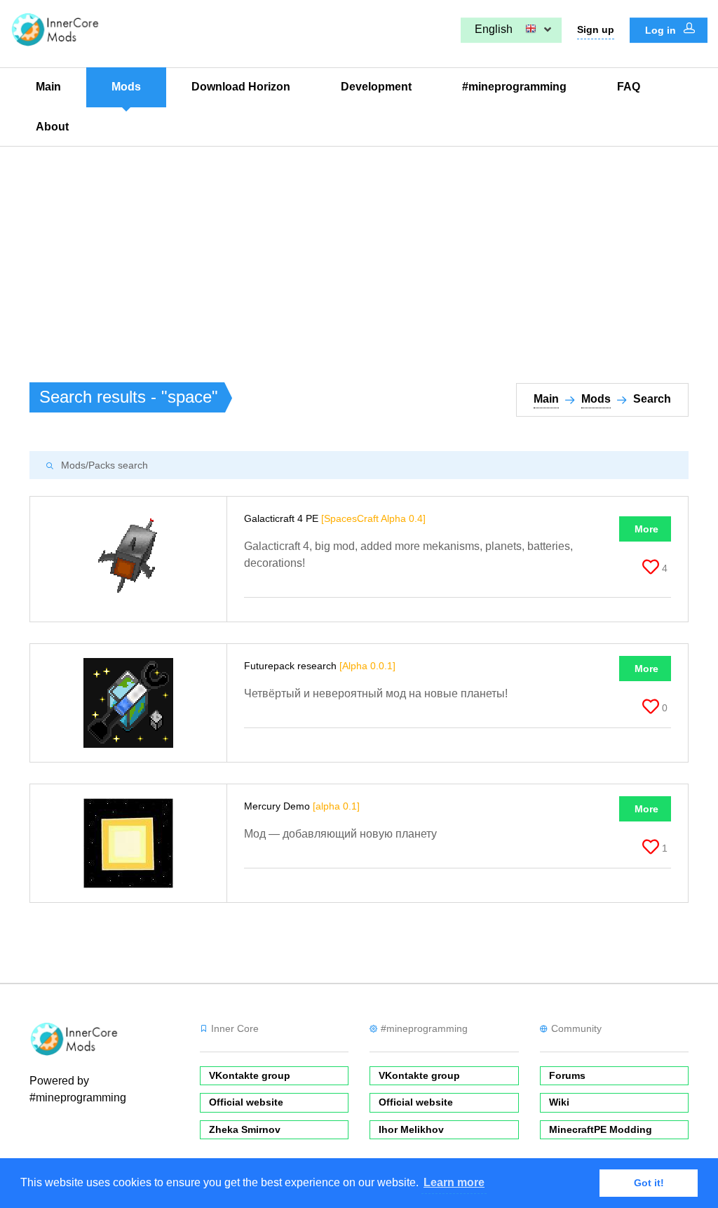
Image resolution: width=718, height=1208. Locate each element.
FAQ (628, 87)
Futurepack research (319, 665)
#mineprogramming (514, 87)
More (646, 529)
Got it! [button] (649, 1182)
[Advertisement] (359, 252)
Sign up (595, 29)
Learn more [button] (454, 1182)
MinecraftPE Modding (600, 1129)
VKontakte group (249, 1075)
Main (48, 87)
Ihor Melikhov (411, 1129)
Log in (662, 30)
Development (376, 87)
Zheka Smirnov (244, 1129)
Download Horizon (240, 87)
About (52, 127)
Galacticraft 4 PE (335, 518)
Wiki (559, 1102)
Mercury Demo (302, 806)
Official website (246, 1102)
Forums (567, 1075)
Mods (126, 87)
